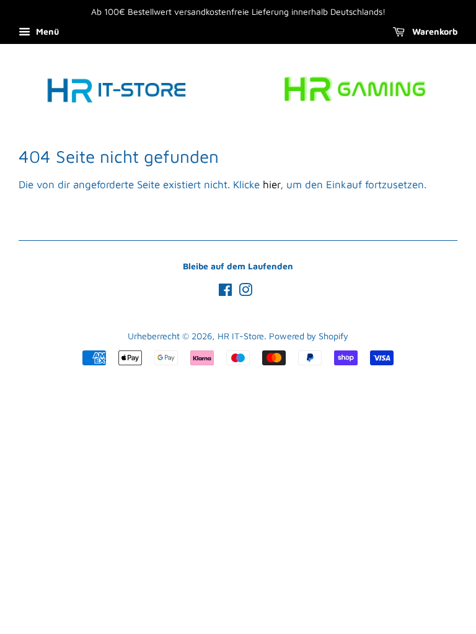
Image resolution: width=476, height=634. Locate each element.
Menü (46, 31)
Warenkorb (433, 31)
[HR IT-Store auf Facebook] (225, 292)
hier (271, 184)
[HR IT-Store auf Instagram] (245, 292)
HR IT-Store (241, 336)
